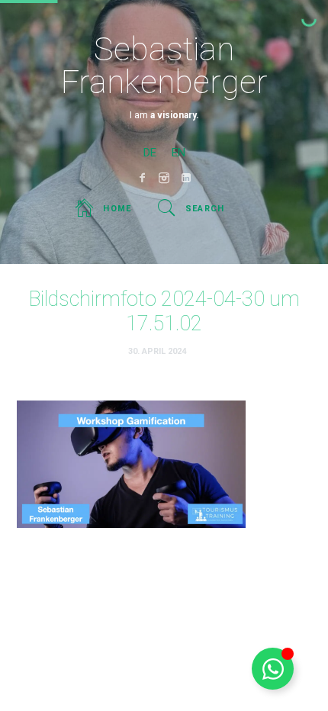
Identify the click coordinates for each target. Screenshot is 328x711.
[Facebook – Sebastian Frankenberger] (142, 177)
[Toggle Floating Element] (273, 669)
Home (117, 209)
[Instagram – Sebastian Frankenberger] (164, 177)
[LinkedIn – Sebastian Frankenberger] (186, 177)
